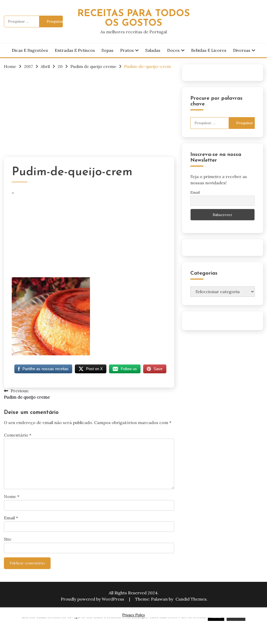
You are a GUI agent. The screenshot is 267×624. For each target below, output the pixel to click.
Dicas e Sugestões (30, 50)
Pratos (127, 50)
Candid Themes (191, 599)
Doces (173, 50)
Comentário (17, 435)
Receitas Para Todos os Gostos (133, 18)
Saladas (152, 50)
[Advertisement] (89, 112)
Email (11, 517)
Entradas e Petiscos (75, 50)
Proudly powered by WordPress (93, 599)
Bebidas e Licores (208, 50)
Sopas (107, 50)
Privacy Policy (133, 615)
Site (7, 539)
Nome (11, 496)
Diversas (241, 50)
